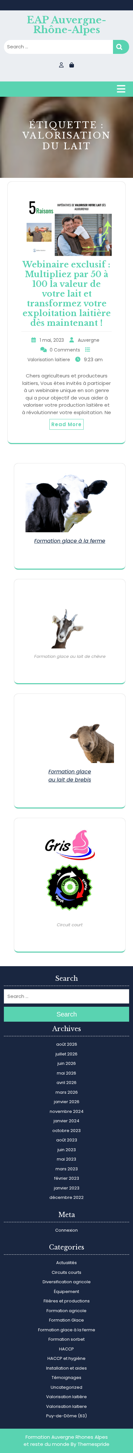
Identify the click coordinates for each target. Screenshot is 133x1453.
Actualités (66, 1263)
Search (121, 47)
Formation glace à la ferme (69, 541)
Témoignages (66, 1377)
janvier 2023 (66, 1188)
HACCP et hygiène (66, 1358)
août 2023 (66, 1140)
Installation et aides (66, 1368)
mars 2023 (67, 1169)
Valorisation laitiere (48, 359)
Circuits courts (66, 1272)
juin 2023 (66, 1150)
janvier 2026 (66, 1102)
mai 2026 (66, 1073)
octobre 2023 (66, 1130)
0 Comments (65, 350)
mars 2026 (67, 1092)
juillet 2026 (66, 1054)
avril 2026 (66, 1082)
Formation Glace (66, 1320)
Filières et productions (67, 1301)
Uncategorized (66, 1387)
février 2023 (66, 1178)
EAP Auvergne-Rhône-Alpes (66, 25)
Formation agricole (66, 1311)
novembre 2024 (67, 1111)
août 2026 (66, 1044)
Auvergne (88, 340)
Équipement (66, 1291)
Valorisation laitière (66, 1397)
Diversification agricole (67, 1282)
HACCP (66, 1349)
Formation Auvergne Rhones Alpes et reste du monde (66, 1441)
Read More (66, 424)
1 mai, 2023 (52, 340)
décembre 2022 (66, 1197)
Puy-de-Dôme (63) (66, 1416)
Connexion (66, 1230)
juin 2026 (66, 1063)
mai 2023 (66, 1159)
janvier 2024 (66, 1121)
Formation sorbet (66, 1339)
